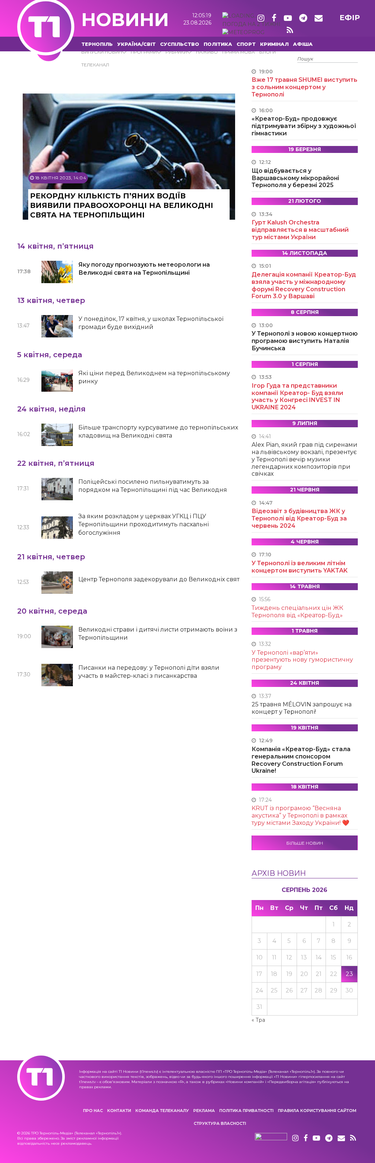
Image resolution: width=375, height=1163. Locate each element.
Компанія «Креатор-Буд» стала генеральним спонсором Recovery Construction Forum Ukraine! (301, 760)
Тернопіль (97, 44)
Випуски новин (101, 52)
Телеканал (95, 64)
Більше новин (304, 843)
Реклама (204, 1110)
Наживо (207, 52)
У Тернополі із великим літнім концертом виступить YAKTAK (300, 567)
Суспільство (179, 44)
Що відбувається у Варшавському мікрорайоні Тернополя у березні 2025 (295, 178)
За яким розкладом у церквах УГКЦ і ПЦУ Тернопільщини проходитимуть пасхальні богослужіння (143, 524)
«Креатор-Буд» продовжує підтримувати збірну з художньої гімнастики (304, 126)
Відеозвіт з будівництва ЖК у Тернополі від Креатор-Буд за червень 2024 (299, 518)
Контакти (119, 1110)
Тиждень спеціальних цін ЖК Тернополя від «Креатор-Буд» (297, 611)
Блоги (267, 52)
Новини (125, 19)
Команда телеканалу (162, 1110)
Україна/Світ (136, 44)
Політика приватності (246, 1110)
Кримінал (274, 44)
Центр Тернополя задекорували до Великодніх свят (159, 579)
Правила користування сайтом (317, 1110)
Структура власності (220, 1123)
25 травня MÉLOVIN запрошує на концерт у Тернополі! (302, 708)
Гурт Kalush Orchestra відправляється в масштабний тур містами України (300, 230)
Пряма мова (238, 52)
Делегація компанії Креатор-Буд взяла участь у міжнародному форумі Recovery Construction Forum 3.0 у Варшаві (304, 285)
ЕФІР (349, 17)
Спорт (246, 44)
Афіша (303, 44)
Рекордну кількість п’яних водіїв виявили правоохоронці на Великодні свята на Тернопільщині (121, 205)
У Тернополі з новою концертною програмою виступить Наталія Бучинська (305, 341)
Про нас (93, 1110)
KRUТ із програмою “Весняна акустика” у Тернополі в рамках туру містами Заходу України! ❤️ (300, 815)
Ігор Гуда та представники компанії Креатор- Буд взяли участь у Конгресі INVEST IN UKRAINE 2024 (297, 396)
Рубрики (176, 52)
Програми (144, 52)
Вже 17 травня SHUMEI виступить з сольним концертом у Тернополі (304, 87)
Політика (218, 44)
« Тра (258, 1020)
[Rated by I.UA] (271, 1138)
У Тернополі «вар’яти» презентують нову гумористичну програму (302, 660)
